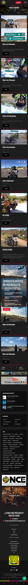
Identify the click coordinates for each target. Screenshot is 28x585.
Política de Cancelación (14, 547)
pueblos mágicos (6, 457)
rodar (22, 461)
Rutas (16, 421)
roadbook (13, 459)
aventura (16, 434)
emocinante (5, 438)
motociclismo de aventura (14, 446)
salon (7, 463)
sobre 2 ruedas (18, 463)
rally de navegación (6, 459)
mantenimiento (15, 440)
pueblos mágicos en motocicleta (17, 457)
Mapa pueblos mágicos (14, 535)
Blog (14, 533)
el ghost (18, 436)
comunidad (5, 436)
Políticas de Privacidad (14, 545)
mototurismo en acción (7, 450)
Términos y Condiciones (14, 541)
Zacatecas (16, 9)
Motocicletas (5, 424)
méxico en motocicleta (7, 442)
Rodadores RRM (6, 461)
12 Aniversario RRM (7, 434)
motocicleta (21, 444)
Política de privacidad (8, 578)
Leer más (6, 53)
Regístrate (18, 2)
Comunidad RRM (12, 436)
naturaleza (16, 455)
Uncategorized (18, 424)
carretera (21, 434)
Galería (14, 531)
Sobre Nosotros (14, 529)
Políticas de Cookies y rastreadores (14, 543)
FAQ (14, 552)
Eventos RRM (11, 438)
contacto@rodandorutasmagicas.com (15, 521)
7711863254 (15, 519)
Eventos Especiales (7, 421)
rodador (23, 459)
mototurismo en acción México (9, 452)
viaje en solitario (6, 467)
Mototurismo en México (7, 455)
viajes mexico (5, 469)
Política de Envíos (14, 551)
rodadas (18, 459)
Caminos (5, 419)
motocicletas (5, 446)
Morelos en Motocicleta (12, 444)
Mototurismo (17, 419)
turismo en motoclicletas (18, 465)
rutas (4, 463)
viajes (12, 467)
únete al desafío (6, 309)
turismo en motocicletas (7, 465)
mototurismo (12, 448)
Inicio (2, 9)
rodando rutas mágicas (15, 461)
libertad (9, 440)
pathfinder (21, 455)
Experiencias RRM (19, 438)
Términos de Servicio (20, 578)
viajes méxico (17, 467)
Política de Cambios (14, 549)
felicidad (4, 440)
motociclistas (5, 448)
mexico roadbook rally (17, 442)
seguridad (12, 463)
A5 (12, 434)
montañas (5, 444)
